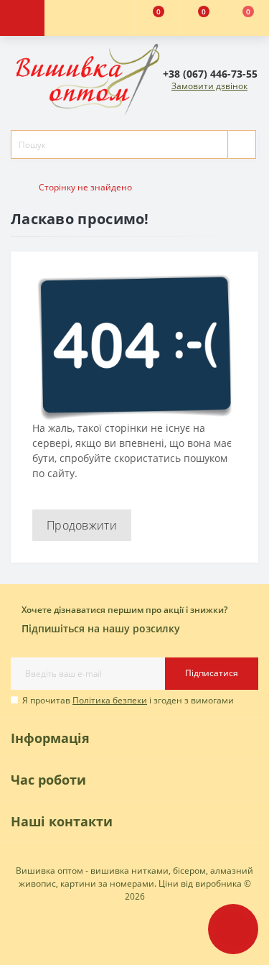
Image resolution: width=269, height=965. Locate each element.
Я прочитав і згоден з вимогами (128, 700)
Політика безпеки (109, 700)
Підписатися (211, 673)
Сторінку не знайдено (85, 187)
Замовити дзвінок (209, 86)
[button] (112, 18)
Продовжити (82, 525)
